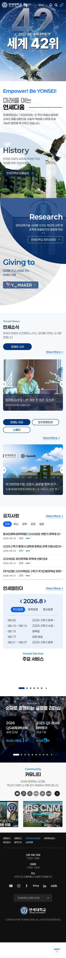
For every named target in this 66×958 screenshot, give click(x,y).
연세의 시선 (17, 346)
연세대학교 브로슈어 (17, 173)
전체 (7, 524)
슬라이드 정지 (52, 75)
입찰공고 (18, 838)
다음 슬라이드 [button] (59, 75)
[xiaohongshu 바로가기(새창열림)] (54, 886)
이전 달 (21, 601)
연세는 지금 (16, 422)
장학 (24, 524)
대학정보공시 (49, 838)
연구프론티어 (45, 422)
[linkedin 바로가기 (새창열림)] (44, 885)
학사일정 (18, 609)
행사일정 (48, 609)
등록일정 (33, 609)
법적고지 (18, 842)
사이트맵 (29, 842)
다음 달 (45, 601)
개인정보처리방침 (32, 838)
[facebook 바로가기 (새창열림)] (27, 886)
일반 (41, 524)
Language (26, 5)
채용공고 (6, 838)
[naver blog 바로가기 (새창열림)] (36, 886)
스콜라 (16, 430)
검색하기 (56, 5)
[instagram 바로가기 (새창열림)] (18, 885)
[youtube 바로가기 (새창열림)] (11, 886)
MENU (62, 5)
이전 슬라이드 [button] (44, 75)
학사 (16, 524)
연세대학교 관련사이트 (29, 897)
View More (53, 351)
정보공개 (6, 842)
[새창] (20, 285)
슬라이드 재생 (46, 688)
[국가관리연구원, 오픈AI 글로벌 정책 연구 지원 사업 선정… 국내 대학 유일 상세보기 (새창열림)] (33, 446)
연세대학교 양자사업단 (43, 239)
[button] (21, 688)
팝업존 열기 (50, 5)
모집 (33, 524)
